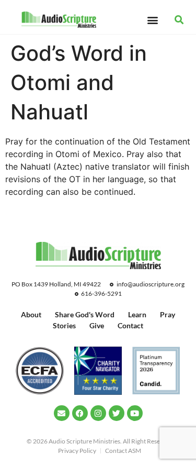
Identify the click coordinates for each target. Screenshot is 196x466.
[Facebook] (80, 413)
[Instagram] (98, 413)
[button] (153, 19)
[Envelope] (62, 413)
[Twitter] (116, 413)
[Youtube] (135, 413)
